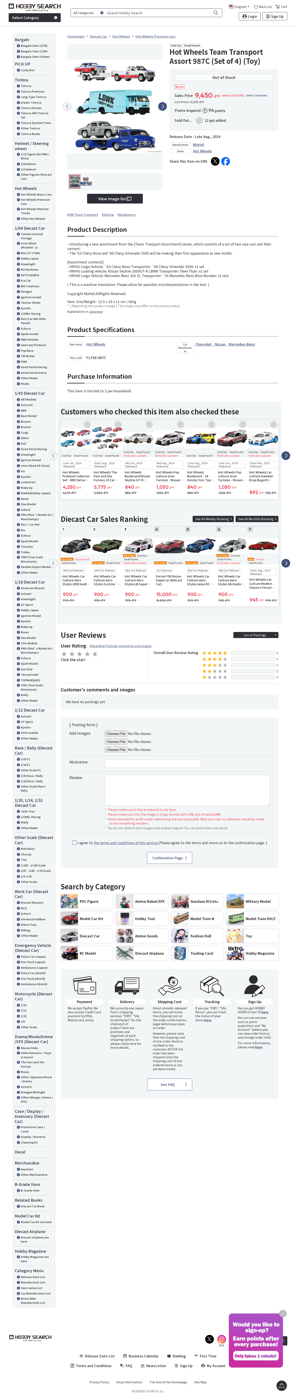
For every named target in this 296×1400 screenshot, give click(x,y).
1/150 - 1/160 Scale (33, 865)
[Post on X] (215, 161)
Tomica (26, 86)
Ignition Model (31, 460)
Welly (24, 695)
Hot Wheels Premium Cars (35, 201)
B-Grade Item (30, 1190)
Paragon (26, 291)
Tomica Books (30, 134)
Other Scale (29, 882)
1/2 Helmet (28, 169)
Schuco (26, 328)
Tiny (24, 860)
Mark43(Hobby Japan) (35, 493)
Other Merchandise (34, 1174)
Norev (25, 499)
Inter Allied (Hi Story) (35, 465)
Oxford (25, 510)
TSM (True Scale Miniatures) (32, 559)
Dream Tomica (31, 102)
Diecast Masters (32, 902)
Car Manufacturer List (36, 1293)
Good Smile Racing (34, 367)
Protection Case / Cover (33, 1129)
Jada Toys (28, 811)
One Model (28, 504)
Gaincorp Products (33, 345)
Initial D (26, 1087)
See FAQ (168, 1084)
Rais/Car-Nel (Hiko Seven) (33, 321)
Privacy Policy (99, 1382)
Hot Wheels (202, 151)
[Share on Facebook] (225, 161)
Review (75, 777)
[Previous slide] (67, 106)
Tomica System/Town (36, 123)
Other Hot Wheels (33, 218)
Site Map (200, 1382)
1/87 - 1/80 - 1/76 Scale (36, 871)
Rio (23, 530)
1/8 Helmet (28, 164)
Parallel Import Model (36, 567)
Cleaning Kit (29, 1142)
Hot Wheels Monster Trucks (35, 211)
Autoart (26, 594)
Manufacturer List (33, 1282)
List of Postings (255, 635)
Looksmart (28, 482)
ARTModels (28, 399)
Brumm (26, 427)
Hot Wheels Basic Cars (36, 194)
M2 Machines (30, 269)
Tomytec (27, 546)
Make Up (27, 488)
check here (128, 1043)
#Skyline (108, 214)
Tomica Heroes (31, 108)
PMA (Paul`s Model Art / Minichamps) (37, 517)
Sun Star (27, 669)
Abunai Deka (29, 1048)
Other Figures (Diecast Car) (36, 176)
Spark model (29, 334)
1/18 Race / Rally (32, 781)
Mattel (198, 144)
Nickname (78, 762)
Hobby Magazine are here (35, 1259)
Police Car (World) (33, 973)
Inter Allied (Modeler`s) (29, 245)
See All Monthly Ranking (255, 519)
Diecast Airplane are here (35, 1239)
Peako (25, 384)
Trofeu (25, 552)
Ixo (23, 471)
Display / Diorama (33, 1137)
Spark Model (29, 541)
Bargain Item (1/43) (34, 45)
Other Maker (29, 378)
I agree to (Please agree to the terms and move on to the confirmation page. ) (172, 842)
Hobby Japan (30, 258)
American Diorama (34, 372)
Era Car (26, 280)
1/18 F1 (25, 765)
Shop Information (129, 1382)
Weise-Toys (29, 924)
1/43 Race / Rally (32, 776)
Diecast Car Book (32, 1206)
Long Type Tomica (33, 97)
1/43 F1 (25, 759)
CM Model (27, 356)
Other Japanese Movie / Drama (36, 1079)
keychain (27, 1169)
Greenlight (28, 264)
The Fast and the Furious (32, 1064)
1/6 (23, 1021)
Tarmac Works (31, 302)
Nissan (220, 344)
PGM (24, 361)
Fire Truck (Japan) (33, 962)
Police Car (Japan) (33, 956)
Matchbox (27, 849)
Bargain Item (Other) (35, 57)
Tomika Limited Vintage (32, 236)
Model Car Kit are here (36, 1222)
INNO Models (30, 339)
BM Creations (30, 286)
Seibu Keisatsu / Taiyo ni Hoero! (36, 1055)
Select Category (25, 17)
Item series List (31, 1288)
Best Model (29, 416)
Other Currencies (256, 95)
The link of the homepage (168, 1382)
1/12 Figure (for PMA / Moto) (35, 156)
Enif (23, 443)
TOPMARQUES (30, 680)
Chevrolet (203, 344)
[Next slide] (162, 106)
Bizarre (26, 421)
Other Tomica (30, 128)
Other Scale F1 (31, 770)
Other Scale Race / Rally (33, 788)
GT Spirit (27, 605)
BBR (23, 410)
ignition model (31, 297)
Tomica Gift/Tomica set (34, 115)
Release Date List (33, 1277)
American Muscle (32, 588)
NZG (24, 908)
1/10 (23, 1016)
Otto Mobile (29, 643)
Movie (25, 1072)
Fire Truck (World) (33, 979)
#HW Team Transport (82, 214)
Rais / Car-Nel (30, 524)
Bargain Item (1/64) (34, 51)
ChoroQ (26, 854)
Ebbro (25, 438)
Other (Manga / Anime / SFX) (37, 1099)
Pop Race (27, 350)
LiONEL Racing (31, 313)
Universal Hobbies (33, 919)
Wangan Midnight (33, 1092)
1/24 (23, 1005)
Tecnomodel (29, 674)
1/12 (23, 1010)
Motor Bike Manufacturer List (33, 1300)
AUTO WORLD (30, 275)
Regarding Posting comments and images (120, 646)
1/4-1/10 (26, 876)
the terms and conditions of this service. (126, 842)
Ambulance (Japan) (34, 967)
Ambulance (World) (34, 984)
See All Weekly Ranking (212, 519)
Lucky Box (27, 70)
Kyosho (26, 308)
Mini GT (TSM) (30, 253)
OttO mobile (29, 733)
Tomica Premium (33, 91)
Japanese (96, 311)
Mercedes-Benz (242, 344)
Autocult (27, 405)
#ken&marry (126, 214)
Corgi (24, 432)
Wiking (25, 930)
